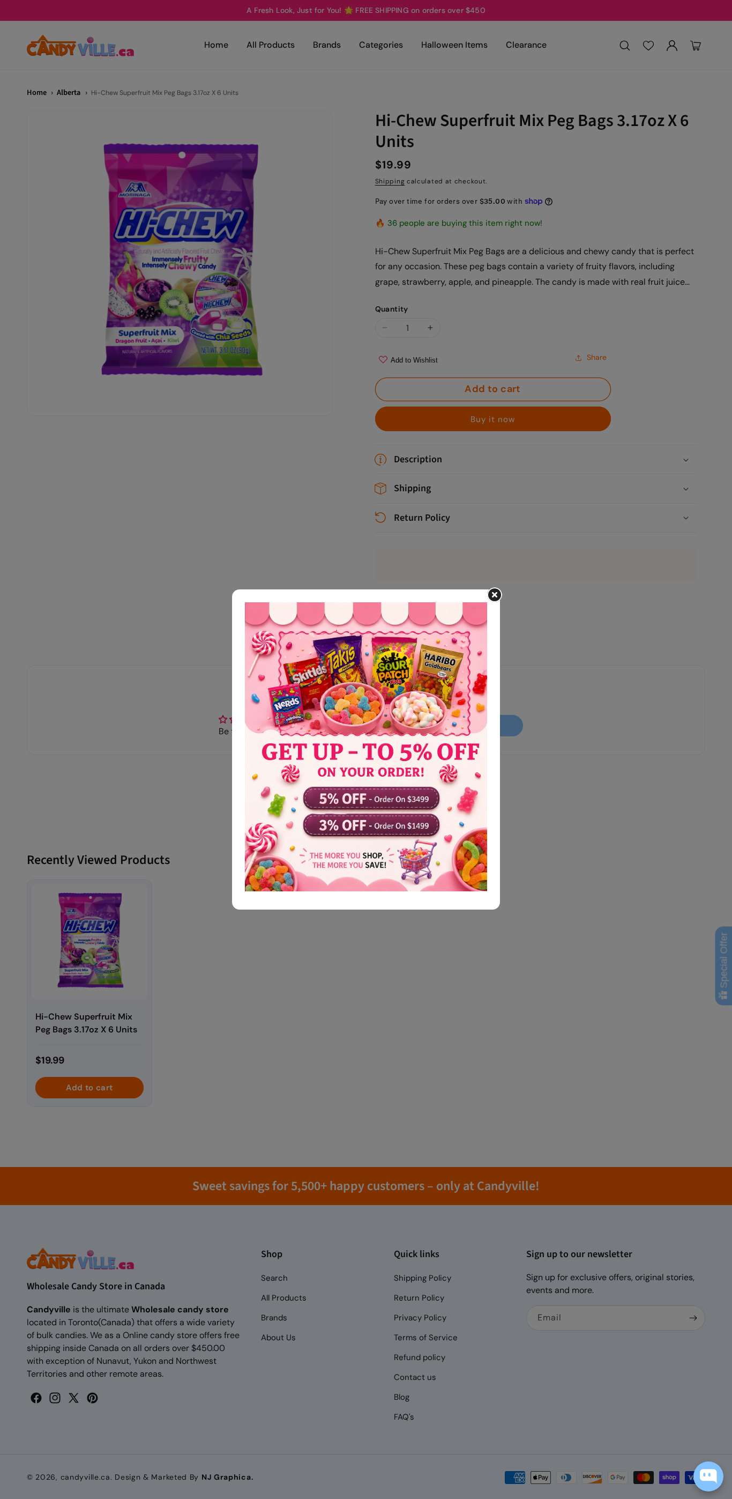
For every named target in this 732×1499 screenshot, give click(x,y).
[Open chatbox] (708, 1476)
